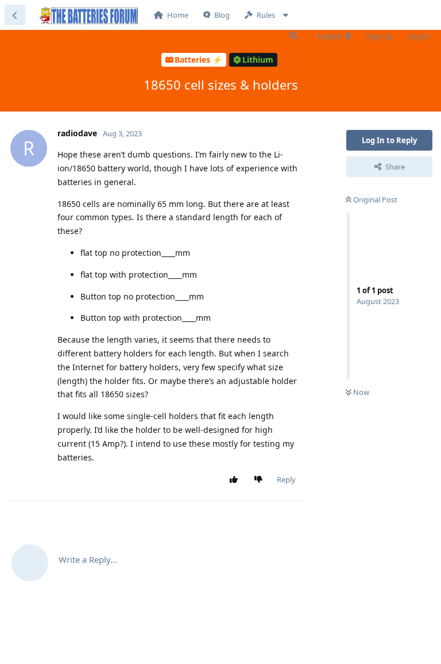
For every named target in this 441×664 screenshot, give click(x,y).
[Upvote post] (236, 480)
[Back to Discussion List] (15, 15)
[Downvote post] (261, 480)
